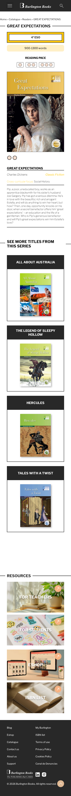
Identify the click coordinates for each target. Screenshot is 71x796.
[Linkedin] (38, 774)
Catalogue (14, 19)
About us (12, 756)
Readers (26, 19)
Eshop (10, 734)
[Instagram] (44, 774)
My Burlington (43, 727)
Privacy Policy (43, 749)
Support (11, 763)
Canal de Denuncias (46, 763)
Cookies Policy (44, 756)
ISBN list (40, 734)
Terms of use (43, 742)
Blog (9, 727)
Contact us (13, 749)
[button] (9, 5)
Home (3, 19)
